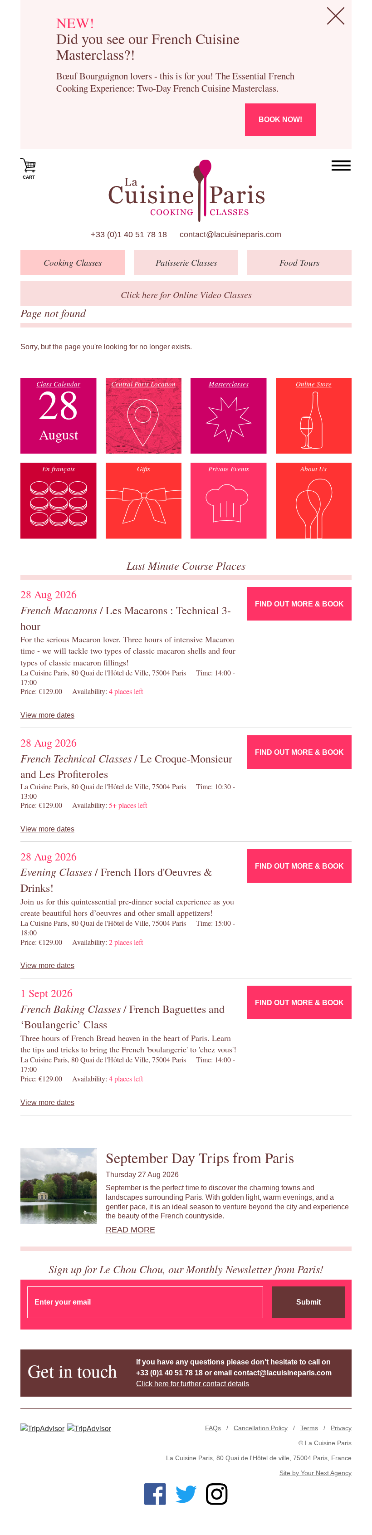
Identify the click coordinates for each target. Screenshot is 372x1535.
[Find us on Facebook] (155, 1494)
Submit (308, 1302)
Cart (29, 177)
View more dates (47, 715)
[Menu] (341, 166)
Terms (309, 1428)
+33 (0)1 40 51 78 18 (129, 234)
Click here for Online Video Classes (186, 294)
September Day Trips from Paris (200, 1157)
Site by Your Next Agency (315, 1472)
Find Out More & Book (299, 604)
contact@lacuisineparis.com (230, 234)
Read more (130, 1229)
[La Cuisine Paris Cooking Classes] (186, 191)
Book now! (280, 119)
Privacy (341, 1428)
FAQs (213, 1428)
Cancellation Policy (261, 1428)
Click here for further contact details (192, 1384)
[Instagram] (217, 1494)
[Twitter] (186, 1494)
